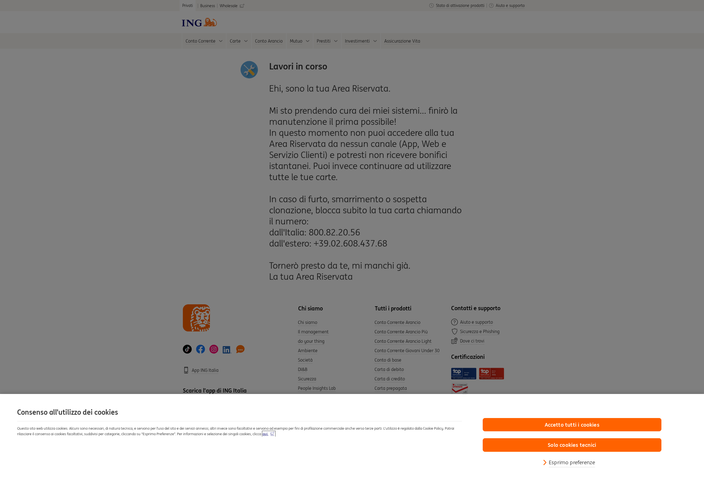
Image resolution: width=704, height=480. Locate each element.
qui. (265, 434)
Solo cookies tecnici (572, 445)
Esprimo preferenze (572, 462)
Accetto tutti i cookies (572, 424)
